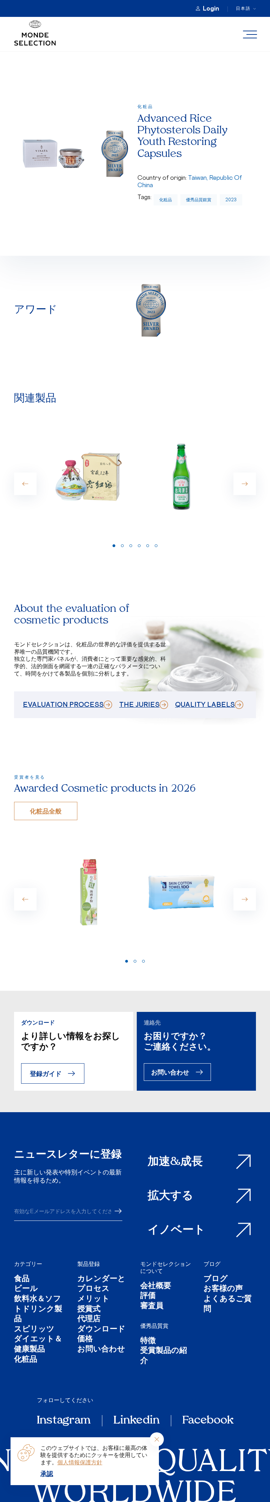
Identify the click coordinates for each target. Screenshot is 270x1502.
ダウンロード (101, 1330)
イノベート (176, 1230)
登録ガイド (46, 1073)
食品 (22, 1279)
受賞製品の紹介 (163, 1356)
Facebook (207, 1420)
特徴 (148, 1341)
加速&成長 (175, 1162)
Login (211, 8)
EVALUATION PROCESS (63, 704)
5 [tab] (147, 545)
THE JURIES (139, 704)
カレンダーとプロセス (101, 1284)
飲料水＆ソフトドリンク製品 (38, 1309)
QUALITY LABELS (205, 704)
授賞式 (89, 1310)
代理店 (89, 1319)
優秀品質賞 (154, 1325)
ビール (26, 1289)
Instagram (64, 1420)
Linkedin (137, 1420)
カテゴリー (28, 1263)
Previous (25, 484)
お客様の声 (223, 1289)
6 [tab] (156, 545)
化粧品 (165, 199)
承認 (46, 1473)
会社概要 (155, 1286)
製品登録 (88, 1263)
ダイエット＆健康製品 (38, 1345)
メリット (93, 1299)
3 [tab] (130, 545)
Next (244, 484)
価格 (85, 1340)
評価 (148, 1296)
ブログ (212, 1263)
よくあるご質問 (228, 1304)
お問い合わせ (170, 1071)
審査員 (151, 1306)
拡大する (170, 1196)
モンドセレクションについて (165, 1267)
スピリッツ (34, 1330)
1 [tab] (113, 545)
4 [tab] (139, 545)
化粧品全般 (46, 810)
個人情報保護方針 (79, 1462)
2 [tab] (122, 545)
